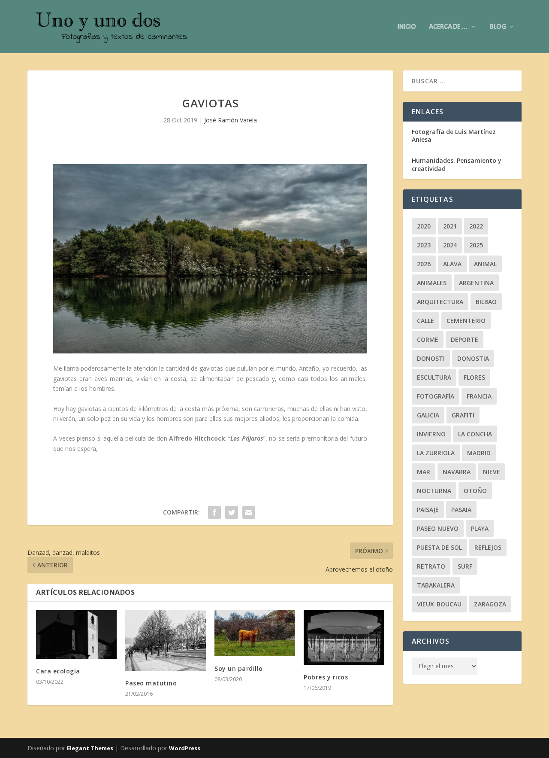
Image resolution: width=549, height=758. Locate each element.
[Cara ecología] (76, 634)
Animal (485, 264)
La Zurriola (436, 453)
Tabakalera (436, 585)
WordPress (184, 748)
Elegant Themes (90, 748)
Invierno (431, 434)
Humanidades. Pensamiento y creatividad (456, 164)
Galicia (428, 415)
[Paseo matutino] (165, 640)
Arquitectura (440, 302)
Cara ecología (58, 671)
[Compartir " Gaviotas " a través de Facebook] (214, 512)
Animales (431, 283)
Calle (425, 321)
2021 (450, 226)
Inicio (407, 27)
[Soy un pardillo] (254, 633)
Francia (479, 396)
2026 (424, 264)
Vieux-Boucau (439, 604)
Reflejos (487, 547)
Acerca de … (448, 27)
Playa (480, 528)
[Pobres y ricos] (344, 637)
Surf (465, 566)
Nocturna (434, 491)
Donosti (431, 358)
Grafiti (463, 415)
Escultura (434, 377)
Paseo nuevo (438, 528)
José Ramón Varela (230, 120)
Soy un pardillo (238, 668)
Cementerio (466, 321)
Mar (423, 472)
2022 (476, 226)
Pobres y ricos (326, 677)
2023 (424, 245)
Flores (474, 377)
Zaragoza (490, 604)
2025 (476, 245)
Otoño (475, 491)
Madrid (479, 453)
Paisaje (428, 509)
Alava (452, 264)
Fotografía (435, 396)
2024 (450, 245)
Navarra (457, 472)
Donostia (473, 358)
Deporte (464, 339)
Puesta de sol (439, 547)
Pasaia (461, 509)
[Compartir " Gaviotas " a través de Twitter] (231, 512)
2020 (424, 226)
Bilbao (486, 302)
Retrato (431, 566)
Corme (427, 339)
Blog (498, 27)
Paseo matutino (151, 683)
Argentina (476, 283)
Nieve (491, 472)
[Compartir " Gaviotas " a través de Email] (248, 512)
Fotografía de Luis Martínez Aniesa (454, 135)
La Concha (475, 434)
